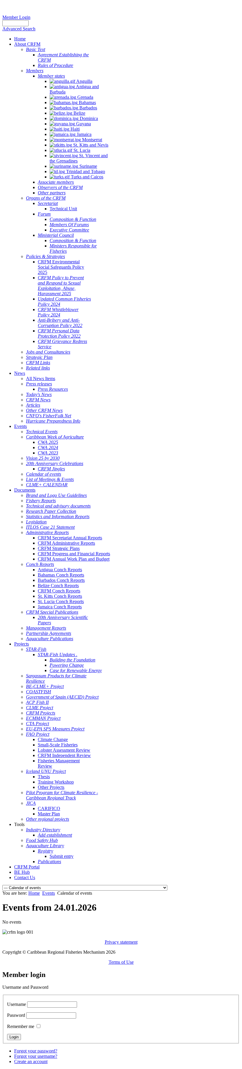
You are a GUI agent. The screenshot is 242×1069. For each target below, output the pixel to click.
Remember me (20, 1026)
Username (16, 1004)
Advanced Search (18, 28)
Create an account (31, 1061)
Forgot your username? (35, 1056)
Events (48, 893)
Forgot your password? (35, 1050)
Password (16, 1015)
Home (34, 893)
